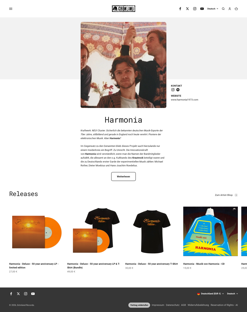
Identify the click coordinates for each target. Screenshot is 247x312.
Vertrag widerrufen (139, 305)
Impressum (158, 305)
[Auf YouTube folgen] (202, 9)
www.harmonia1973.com (184, 99)
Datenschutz (172, 305)
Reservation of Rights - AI (224, 305)
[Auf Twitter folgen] (187, 9)
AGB (183, 305)
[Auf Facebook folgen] (180, 9)
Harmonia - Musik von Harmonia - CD (204, 263)
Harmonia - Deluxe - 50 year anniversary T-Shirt (151, 263)
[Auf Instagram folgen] (195, 9)
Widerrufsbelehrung (198, 305)
